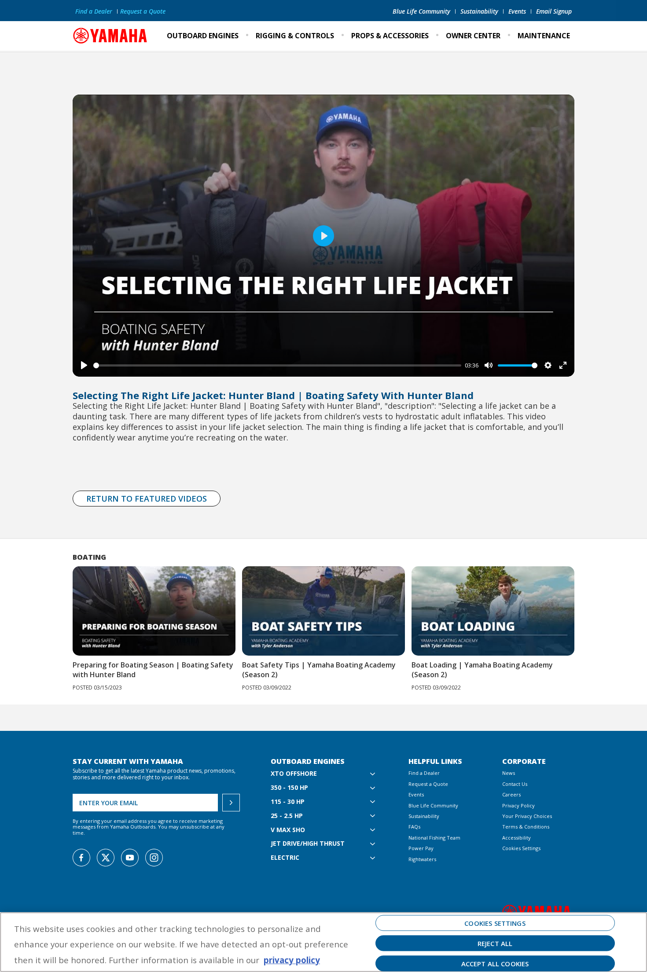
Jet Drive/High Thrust (308, 843)
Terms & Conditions (525, 826)
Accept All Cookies (495, 963)
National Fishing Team (434, 837)
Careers (511, 794)
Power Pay (421, 848)
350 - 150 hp (289, 788)
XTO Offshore (294, 774)
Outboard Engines (203, 35)
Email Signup (554, 11)
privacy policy (292, 959)
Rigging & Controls (295, 35)
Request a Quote (142, 11)
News (508, 773)
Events (517, 11)
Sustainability (479, 11)
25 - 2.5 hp (287, 816)
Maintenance (544, 35)
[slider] (277, 365)
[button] (586, 613)
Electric (285, 858)
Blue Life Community (421, 11)
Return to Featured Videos (146, 498)
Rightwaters (422, 859)
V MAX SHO (288, 830)
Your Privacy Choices (527, 816)
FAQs (414, 826)
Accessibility (516, 837)
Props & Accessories (390, 35)
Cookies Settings (521, 848)
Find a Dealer (93, 11)
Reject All (495, 943)
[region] (323, 942)
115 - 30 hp (288, 802)
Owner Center (473, 35)
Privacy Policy (518, 805)
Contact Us (514, 784)
